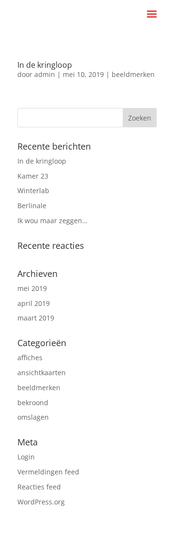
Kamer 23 (32, 176)
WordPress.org (41, 501)
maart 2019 (35, 317)
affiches (30, 357)
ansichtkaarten (41, 372)
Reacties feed (39, 486)
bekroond (32, 402)
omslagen (33, 417)
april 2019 (33, 303)
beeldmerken (133, 74)
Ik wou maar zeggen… (52, 220)
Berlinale (31, 205)
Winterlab (33, 190)
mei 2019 (32, 288)
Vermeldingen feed (48, 471)
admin (44, 74)
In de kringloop (44, 65)
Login (26, 456)
